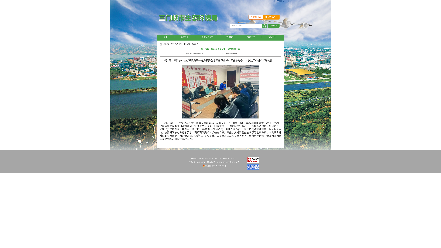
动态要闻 (184, 37)
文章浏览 (195, 44)
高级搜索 (274, 25)
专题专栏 (272, 37)
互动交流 (251, 37)
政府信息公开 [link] (207, 37)
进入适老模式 (271, 17)
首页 (165, 37)
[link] (233, 162)
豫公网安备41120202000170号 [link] (215, 166)
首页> (173, 44)
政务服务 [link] (230, 37)
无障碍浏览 (255, 17)
